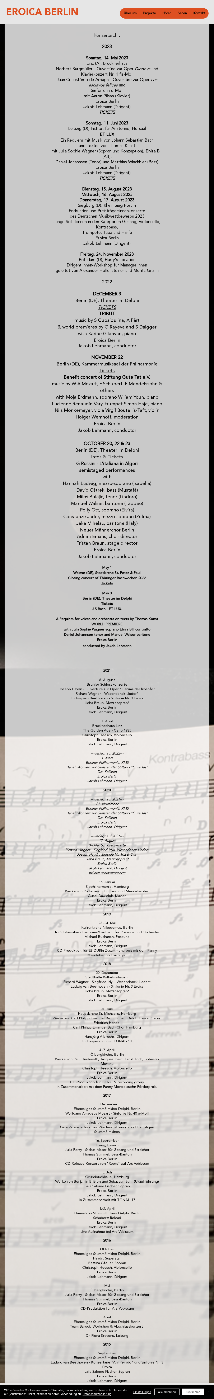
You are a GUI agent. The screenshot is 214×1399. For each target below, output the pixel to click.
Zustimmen (193, 1392)
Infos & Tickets (107, 457)
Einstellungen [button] (142, 1392)
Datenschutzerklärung (97, 1394)
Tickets (107, 371)
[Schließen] (208, 1392)
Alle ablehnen (167, 1392)
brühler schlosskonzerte (107, 873)
